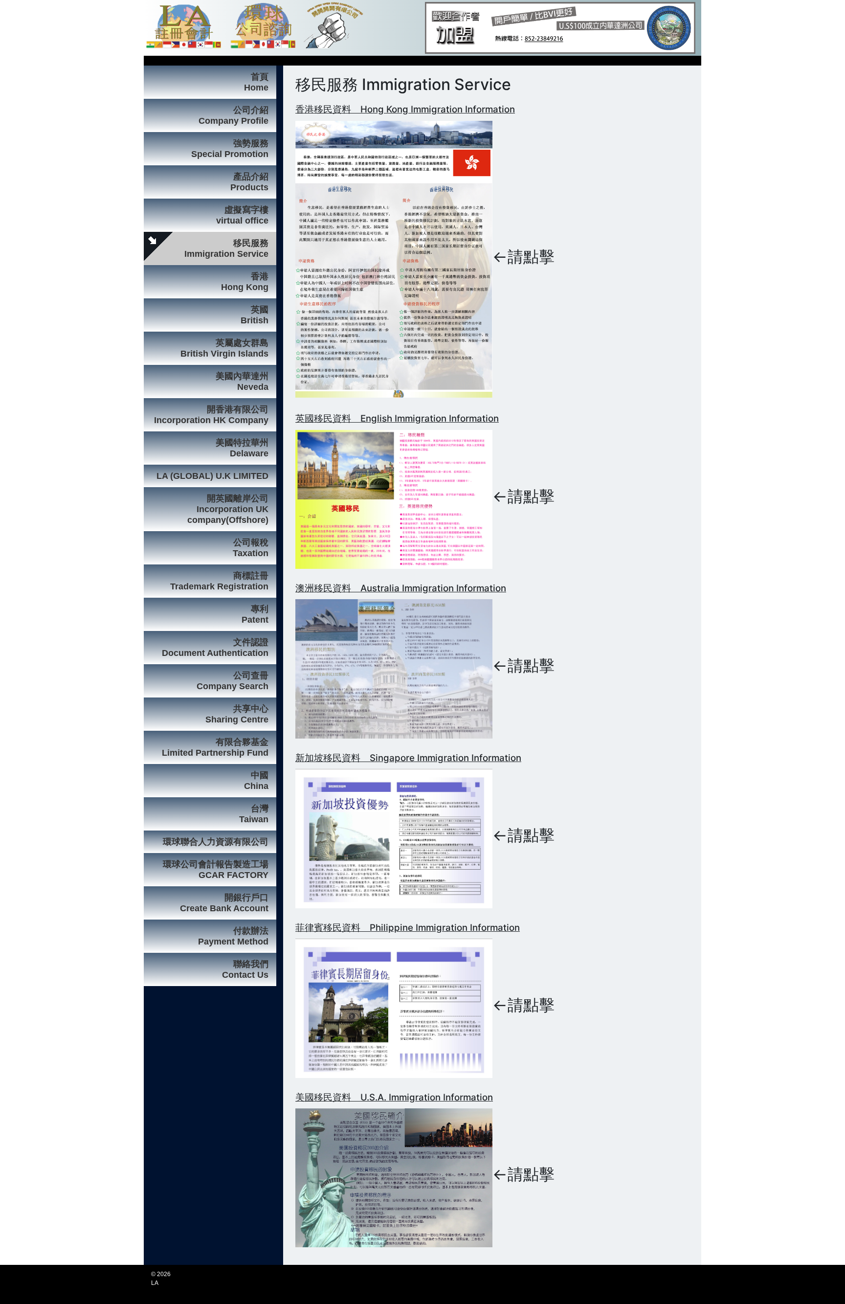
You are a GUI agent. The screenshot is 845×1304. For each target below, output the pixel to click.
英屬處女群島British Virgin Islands (224, 348)
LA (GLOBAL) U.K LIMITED (212, 476)
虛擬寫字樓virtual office (242, 215)
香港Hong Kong (244, 281)
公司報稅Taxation (250, 548)
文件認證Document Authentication (215, 647)
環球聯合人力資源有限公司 (215, 842)
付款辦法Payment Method (233, 936)
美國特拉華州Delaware (242, 448)
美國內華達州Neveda (242, 381)
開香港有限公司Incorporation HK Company (211, 415)
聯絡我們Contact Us (245, 969)
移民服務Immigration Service (226, 248)
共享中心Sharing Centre (236, 714)
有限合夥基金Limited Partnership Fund (215, 747)
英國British (254, 315)
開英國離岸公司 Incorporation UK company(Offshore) (227, 509)
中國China (256, 780)
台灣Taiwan (253, 814)
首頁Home (256, 82)
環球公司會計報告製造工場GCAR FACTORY (215, 869)
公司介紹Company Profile (233, 115)
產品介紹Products (249, 182)
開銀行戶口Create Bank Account (224, 903)
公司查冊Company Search (232, 681)
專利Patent (255, 614)
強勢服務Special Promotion (229, 148)
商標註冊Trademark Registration (219, 581)
